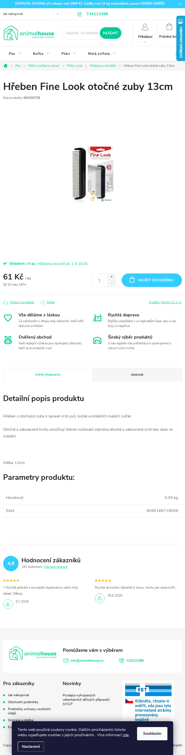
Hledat (110, 33)
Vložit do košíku (156, 280)
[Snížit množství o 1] (112, 283)
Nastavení (31, 746)
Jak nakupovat (13, 14)
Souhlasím (152, 733)
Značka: (165, 302)
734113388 (135, 660)
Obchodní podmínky (23, 702)
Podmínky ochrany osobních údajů (29, 711)
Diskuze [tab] (137, 375)
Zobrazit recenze (55, 567)
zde (126, 735)
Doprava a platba (20, 720)
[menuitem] (15, 53)
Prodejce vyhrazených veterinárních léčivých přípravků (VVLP (86, 699)
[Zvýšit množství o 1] (112, 277)
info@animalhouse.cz (87, 660)
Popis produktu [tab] (48, 375)
